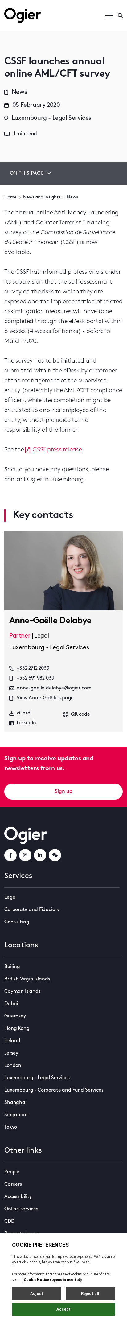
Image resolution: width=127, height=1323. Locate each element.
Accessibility (18, 1196)
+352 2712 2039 (33, 668)
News (72, 197)
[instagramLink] (25, 855)
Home (10, 197)
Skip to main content (35, 6)
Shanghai (15, 1102)
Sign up (63, 791)
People (11, 1172)
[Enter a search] (120, 15)
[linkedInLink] (40, 855)
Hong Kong (17, 1028)
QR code (80, 714)
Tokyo (10, 1127)
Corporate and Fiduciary (31, 909)
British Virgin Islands (27, 979)
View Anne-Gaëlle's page (45, 698)
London (12, 1065)
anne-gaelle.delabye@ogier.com (54, 688)
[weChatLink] (55, 855)
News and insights (41, 197)
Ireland (12, 1040)
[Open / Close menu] (109, 15)
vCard (24, 713)
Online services (21, 1209)
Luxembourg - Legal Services (37, 1077)
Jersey (11, 1053)
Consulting (16, 922)
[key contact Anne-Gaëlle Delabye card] (63, 570)
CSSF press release (57, 450)
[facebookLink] (10, 855)
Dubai (11, 1003)
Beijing (12, 966)
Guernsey (15, 1016)
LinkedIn (26, 723)
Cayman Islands (22, 991)
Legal (10, 897)
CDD (9, 1221)
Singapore (16, 1115)
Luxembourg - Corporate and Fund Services (54, 1090)
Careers (13, 1184)
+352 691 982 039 (35, 678)
